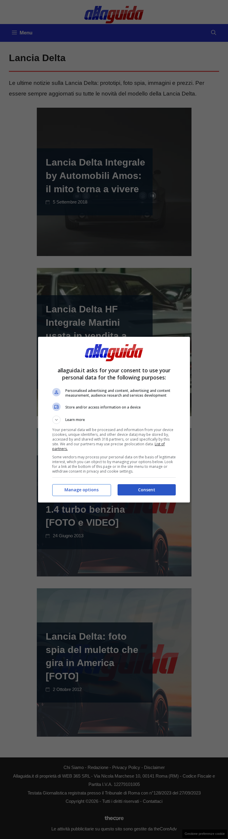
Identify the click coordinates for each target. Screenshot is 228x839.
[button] (114, 420)
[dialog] (114, 420)
